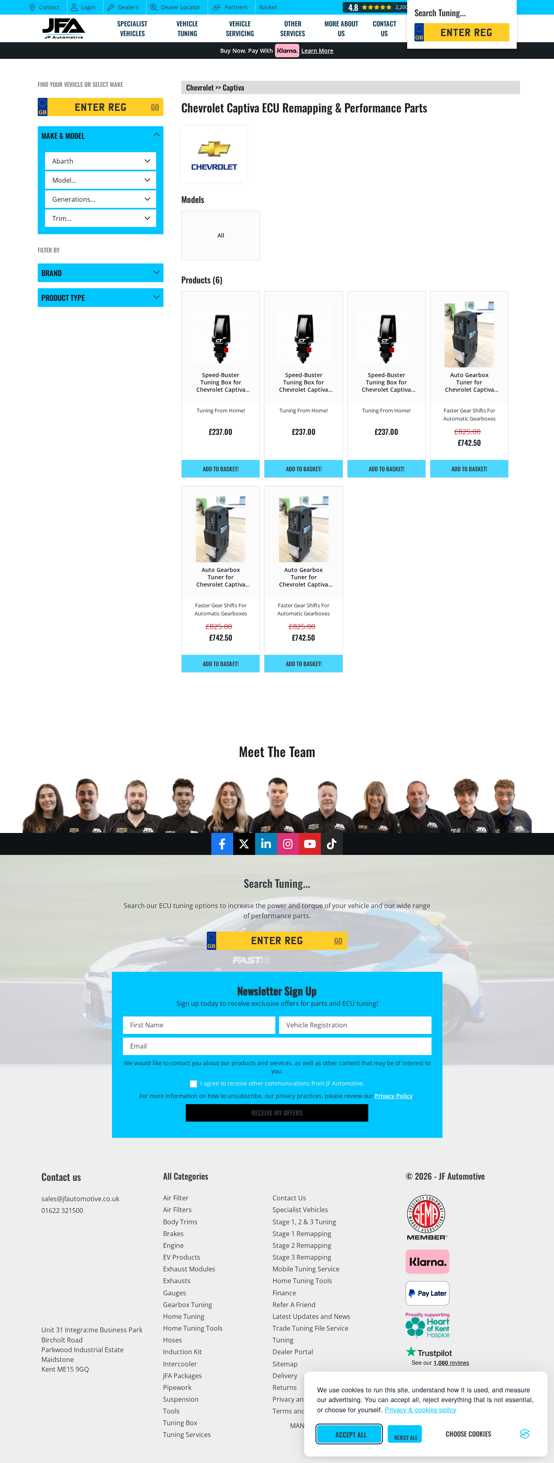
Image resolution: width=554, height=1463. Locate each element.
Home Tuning (183, 1316)
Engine (173, 1245)
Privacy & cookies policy (420, 1409)
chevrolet (200, 87)
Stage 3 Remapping (302, 1257)
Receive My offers (277, 1113)
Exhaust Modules (189, 1268)
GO (155, 106)
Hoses (172, 1340)
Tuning (283, 1340)
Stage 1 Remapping (302, 1233)
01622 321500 (62, 1210)
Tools (171, 1411)
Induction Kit (182, 1351)
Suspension (181, 1399)
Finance (284, 1292)
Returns (285, 1387)
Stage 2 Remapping (302, 1245)
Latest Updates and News (311, 1316)
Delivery (285, 1375)
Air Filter (176, 1197)
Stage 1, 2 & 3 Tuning (304, 1221)
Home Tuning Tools (193, 1328)
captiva (233, 87)
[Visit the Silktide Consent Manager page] (525, 1434)
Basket (268, 7)
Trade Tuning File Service (310, 1328)
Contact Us (289, 1197)
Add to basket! (220, 468)
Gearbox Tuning (187, 1304)
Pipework (177, 1387)
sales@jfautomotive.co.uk (80, 1198)
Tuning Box (180, 1422)
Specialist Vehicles (300, 1209)
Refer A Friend (294, 1304)
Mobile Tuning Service (306, 1268)
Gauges (174, 1292)
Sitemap (285, 1363)
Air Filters (177, 1209)
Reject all (406, 1437)
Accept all (351, 1434)
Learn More (317, 50)
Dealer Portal (293, 1351)
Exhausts (177, 1280)
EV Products (181, 1257)
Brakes (173, 1233)
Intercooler (180, 1363)
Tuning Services (187, 1434)
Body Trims (180, 1221)
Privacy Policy (394, 1096)
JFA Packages (182, 1375)
